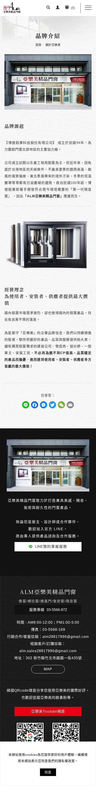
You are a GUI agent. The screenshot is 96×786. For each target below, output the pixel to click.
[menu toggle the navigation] (88, 8)
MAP (48, 669)
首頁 (38, 44)
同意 (48, 772)
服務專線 (48, 610)
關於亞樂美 (53, 44)
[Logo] (12, 7)
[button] (48, 8)
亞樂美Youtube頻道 (48, 711)
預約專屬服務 (51, 546)
